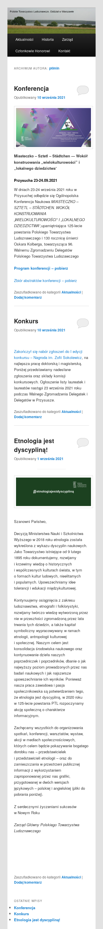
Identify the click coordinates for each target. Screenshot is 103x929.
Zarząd (67, 39)
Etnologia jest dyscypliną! (34, 445)
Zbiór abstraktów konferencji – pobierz (45, 280)
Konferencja (31, 88)
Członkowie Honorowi (32, 50)
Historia (48, 39)
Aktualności (24, 39)
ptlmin (54, 68)
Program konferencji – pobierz (41, 268)
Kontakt (64, 50)
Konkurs (26, 320)
